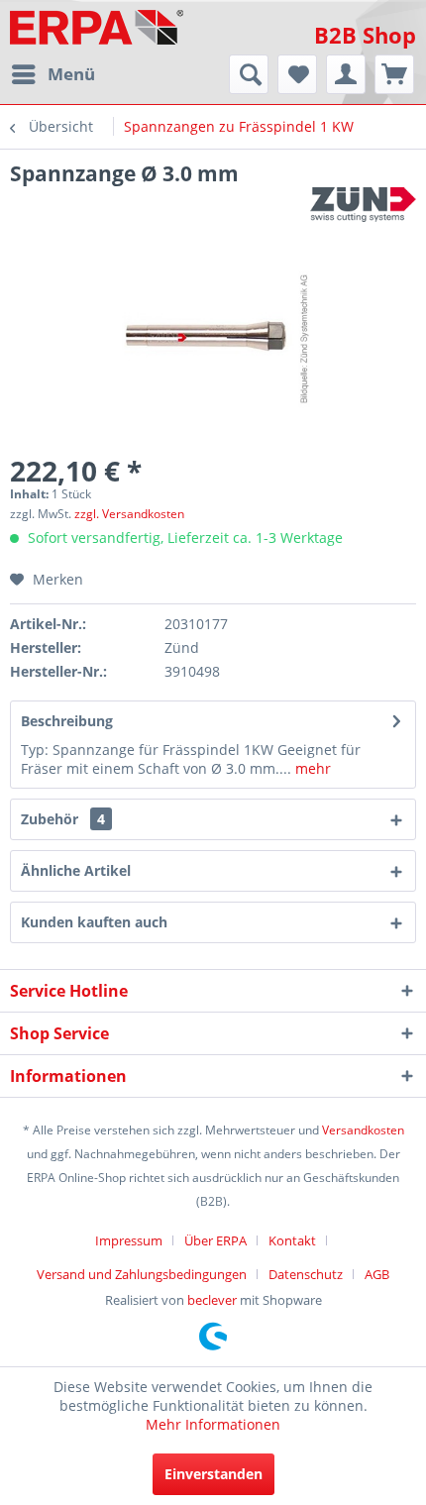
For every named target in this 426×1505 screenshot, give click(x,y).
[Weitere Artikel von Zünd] (363, 204)
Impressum (128, 1240)
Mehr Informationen (213, 1424)
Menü (71, 73)
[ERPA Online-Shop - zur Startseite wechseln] (96, 27)
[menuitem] (52, 74)
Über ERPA (215, 1240)
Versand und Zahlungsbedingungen (142, 1274)
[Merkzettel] (297, 74)
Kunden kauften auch (94, 922)
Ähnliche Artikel (76, 870)
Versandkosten (363, 1130)
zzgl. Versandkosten (129, 513)
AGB (377, 1274)
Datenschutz (305, 1274)
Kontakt (292, 1240)
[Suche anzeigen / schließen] (248, 74)
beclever (212, 1300)
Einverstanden (213, 1473)
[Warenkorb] (394, 74)
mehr (311, 768)
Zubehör (63, 818)
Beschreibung (67, 720)
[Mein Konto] (346, 74)
